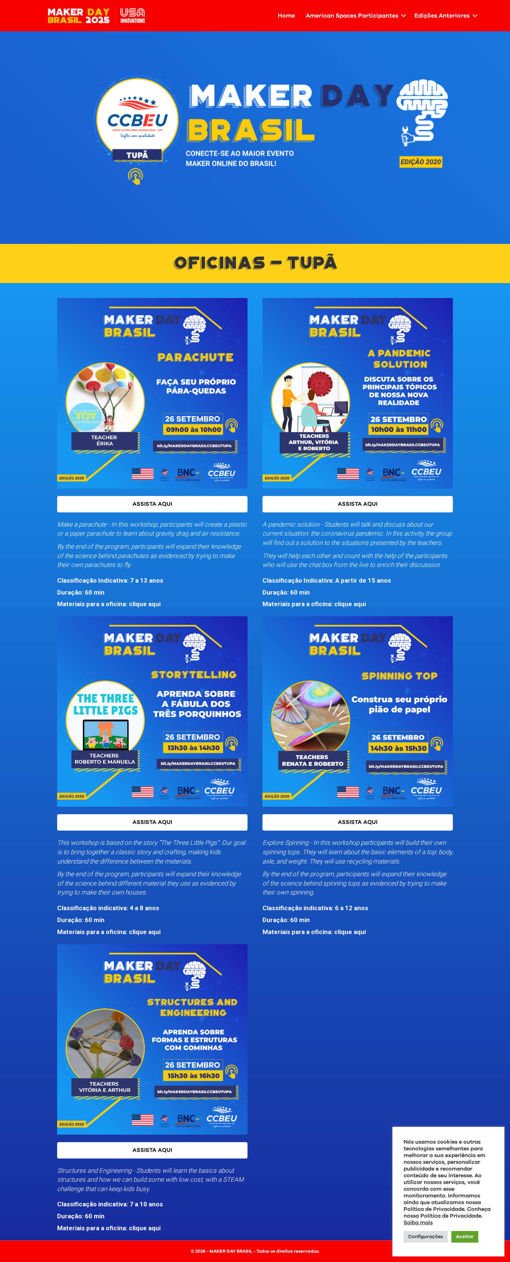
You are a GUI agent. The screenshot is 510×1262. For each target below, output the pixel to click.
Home (286, 16)
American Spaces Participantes (352, 16)
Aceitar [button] (465, 1236)
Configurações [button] (425, 1236)
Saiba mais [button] (418, 1222)
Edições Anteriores (442, 16)
